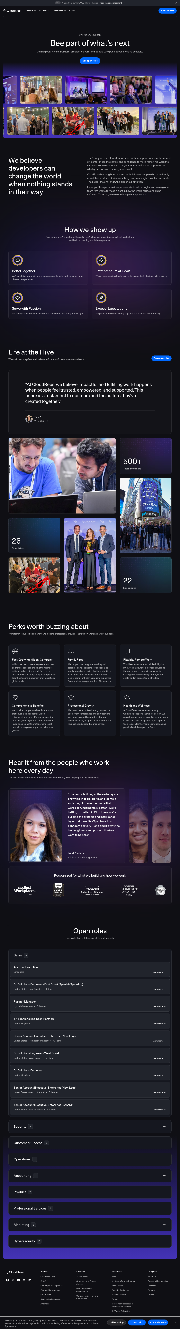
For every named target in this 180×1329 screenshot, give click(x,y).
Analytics (44, 1304)
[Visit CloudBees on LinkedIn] (30, 1280)
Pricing (151, 1295)
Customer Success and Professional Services (122, 1305)
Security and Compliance (51, 1286)
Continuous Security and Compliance (87, 1297)
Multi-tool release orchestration (84, 1289)
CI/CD (43, 1281)
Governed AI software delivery (86, 1282)
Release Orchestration (50, 1299)
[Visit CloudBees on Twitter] (24, 1280)
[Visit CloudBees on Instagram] (13, 1280)
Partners (152, 1286)
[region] (90, 1322)
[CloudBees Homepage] (14, 1272)
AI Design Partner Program (124, 1281)
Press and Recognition (158, 1281)
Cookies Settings (116, 1322)
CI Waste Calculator (121, 1311)
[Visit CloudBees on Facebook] (7, 1280)
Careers (151, 1290)
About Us (152, 1277)
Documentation (119, 1295)
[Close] (175, 1322)
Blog (114, 1277)
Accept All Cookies (158, 1322)
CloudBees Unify (47, 1277)
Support (115, 1299)
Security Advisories (120, 1290)
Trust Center (117, 1286)
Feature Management (50, 1290)
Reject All (136, 1322)
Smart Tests (45, 1295)
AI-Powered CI (82, 1277)
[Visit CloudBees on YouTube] (18, 1280)
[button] (31, 10)
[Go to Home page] (12, 10)
